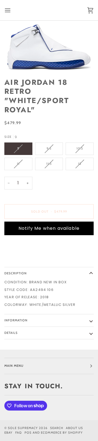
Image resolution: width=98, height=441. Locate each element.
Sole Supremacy (23, 428)
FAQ (18, 432)
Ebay (8, 432)
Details (11, 333)
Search (56, 428)
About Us (74, 428)
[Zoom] (49, 47)
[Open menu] (12, 10)
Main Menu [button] (13, 366)
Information (15, 320)
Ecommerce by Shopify (62, 432)
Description (15, 273)
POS (28, 432)
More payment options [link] (29, 260)
